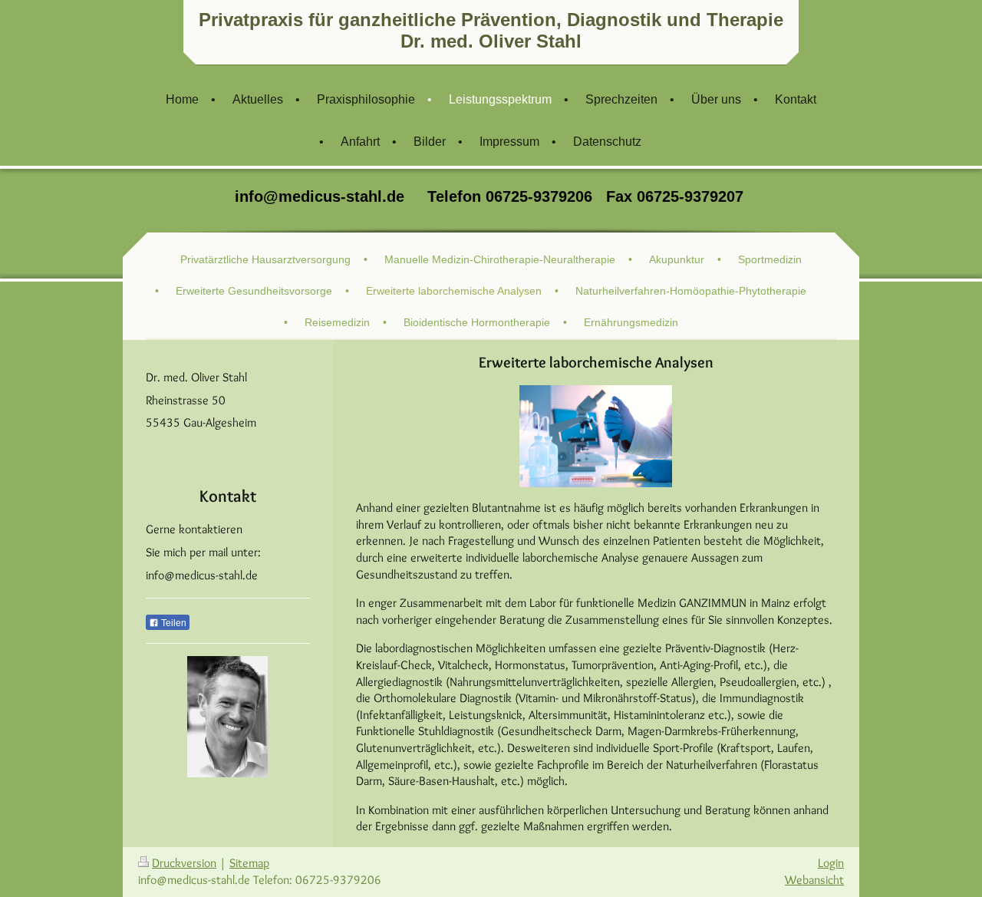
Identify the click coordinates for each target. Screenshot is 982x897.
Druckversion (184, 863)
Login (831, 863)
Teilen (172, 623)
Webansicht (814, 879)
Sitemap (249, 863)
